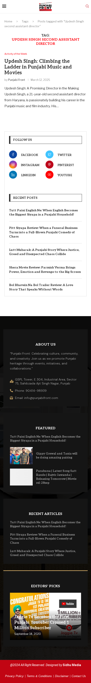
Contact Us (79, 676)
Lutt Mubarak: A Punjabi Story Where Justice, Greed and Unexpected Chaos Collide (44, 252)
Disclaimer (61, 676)
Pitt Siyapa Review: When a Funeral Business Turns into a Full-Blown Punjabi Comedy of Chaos (43, 232)
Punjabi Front (16, 80)
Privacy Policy (14, 676)
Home (8, 21)
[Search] (87, 6)
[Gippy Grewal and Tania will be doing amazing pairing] (21, 455)
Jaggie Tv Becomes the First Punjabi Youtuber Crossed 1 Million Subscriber (41, 622)
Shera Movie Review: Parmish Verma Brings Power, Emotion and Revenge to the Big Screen (45, 270)
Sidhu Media (72, 665)
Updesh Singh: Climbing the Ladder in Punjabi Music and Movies (38, 67)
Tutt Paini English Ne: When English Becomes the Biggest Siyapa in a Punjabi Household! (43, 212)
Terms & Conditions (39, 676)
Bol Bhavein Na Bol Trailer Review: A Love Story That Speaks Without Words (41, 287)
